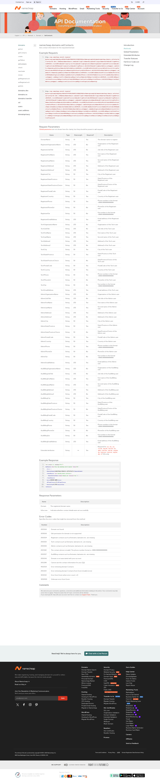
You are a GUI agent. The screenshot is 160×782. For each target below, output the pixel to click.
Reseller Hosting (86, 699)
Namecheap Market (88, 681)
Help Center (130, 8)
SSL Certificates (109, 708)
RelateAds (130, 712)
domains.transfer (25, 99)
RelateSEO (131, 706)
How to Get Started (132, 694)
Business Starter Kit (134, 697)
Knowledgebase (131, 676)
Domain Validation (110, 715)
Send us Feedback (132, 743)
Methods (30, 35)
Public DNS (107, 690)
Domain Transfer (86, 672)
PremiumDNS (86, 685)
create (20, 56)
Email (82, 9)
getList (20, 49)
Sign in (38, 2)
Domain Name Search (88, 670)
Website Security (111, 672)
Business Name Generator (134, 728)
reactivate (21, 71)
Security (105, 8)
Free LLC (132, 699)
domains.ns (22, 95)
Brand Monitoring (133, 717)
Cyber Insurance (111, 685)
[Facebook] (24, 704)
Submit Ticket (130, 681)
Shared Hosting (86, 694)
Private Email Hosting (88, 706)
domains (21, 45)
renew (20, 75)
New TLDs (84, 674)
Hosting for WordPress (89, 697)
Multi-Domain (108, 724)
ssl (19, 103)
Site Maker (129, 721)
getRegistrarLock (24, 79)
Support (17, 35)
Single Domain (109, 719)
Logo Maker (131, 725)
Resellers (107, 728)
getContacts (22, 53)
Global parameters (45, 129)
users (20, 106)
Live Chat (129, 683)
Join (63, 698)
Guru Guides (130, 667)
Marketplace (130, 692)
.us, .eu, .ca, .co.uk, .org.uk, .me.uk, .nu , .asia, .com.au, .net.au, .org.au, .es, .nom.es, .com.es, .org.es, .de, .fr (108, 450)
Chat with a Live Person (97, 654)
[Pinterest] (36, 704)
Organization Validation (111, 713)
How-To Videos (131, 679)
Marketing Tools (93, 8)
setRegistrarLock (23, 82)
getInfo (20, 86)
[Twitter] (17, 704)
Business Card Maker (133, 730)
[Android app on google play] (125, 775)
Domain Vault (110, 676)
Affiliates (129, 739)
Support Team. (86, 594)
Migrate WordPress (87, 719)
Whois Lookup (86, 683)
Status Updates (131, 674)
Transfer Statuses (131, 59)
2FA (105, 687)
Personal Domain (87, 679)
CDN (105, 681)
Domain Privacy (109, 670)
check (20, 67)
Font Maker (129, 723)
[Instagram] (30, 704)
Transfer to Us (117, 8)
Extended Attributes (132, 55)
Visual (128, 719)
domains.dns (23, 91)
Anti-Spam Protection (111, 692)
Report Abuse (130, 685)
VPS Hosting (85, 701)
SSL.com (107, 710)
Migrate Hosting (109, 701)
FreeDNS (84, 687)
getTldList (21, 60)
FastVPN (110, 683)
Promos (106, 737)
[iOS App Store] (138, 775)
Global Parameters (131, 52)
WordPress (73, 9)
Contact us (20, 2)
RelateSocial (131, 708)
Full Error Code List (131, 62)
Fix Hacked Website (112, 674)
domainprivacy (24, 114)
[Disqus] (80, 622)
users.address (23, 110)
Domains (53, 8)
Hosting (62, 9)
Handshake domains (90, 676)
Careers (129, 734)
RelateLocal (131, 714)
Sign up (28, 2)
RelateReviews (132, 710)
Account (140, 8)
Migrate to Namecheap (89, 708)
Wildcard (107, 721)
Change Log (128, 65)
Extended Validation (110, 717)
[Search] (143, 2)
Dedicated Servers (87, 703)
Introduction (129, 45)
